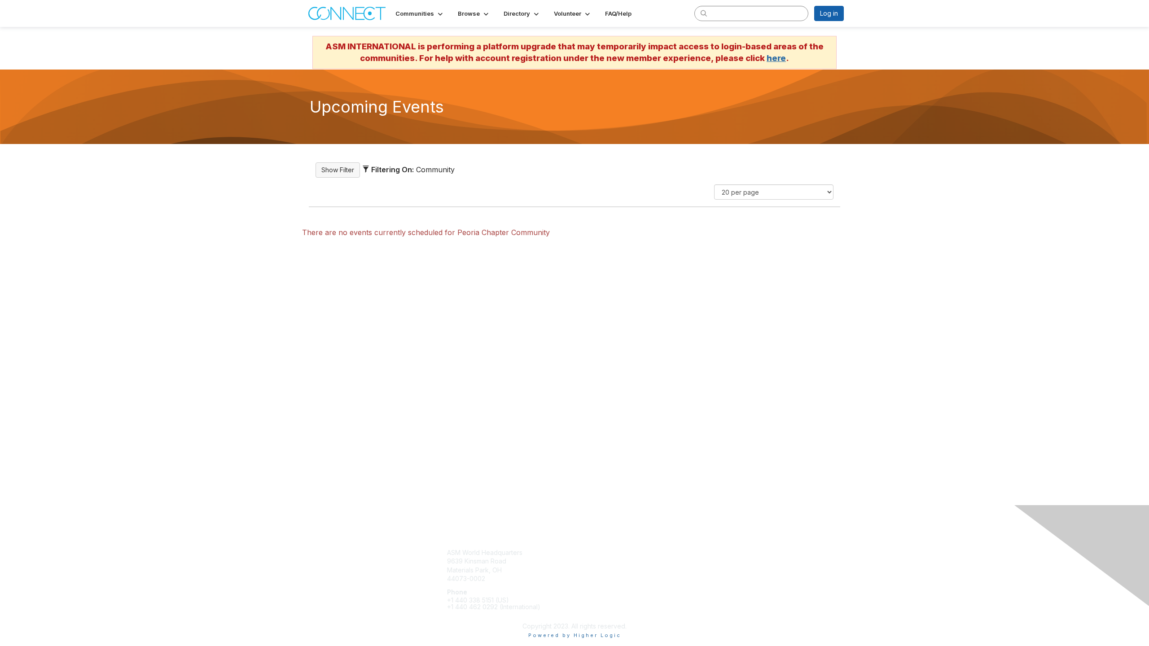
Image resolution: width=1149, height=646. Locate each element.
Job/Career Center (606, 578)
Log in (829, 13)
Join (584, 552)
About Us (723, 561)
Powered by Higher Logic (574, 635)
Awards (589, 570)
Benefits (590, 561)
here (776, 58)
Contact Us (726, 552)
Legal (718, 570)
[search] (703, 13)
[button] (420, 13)
